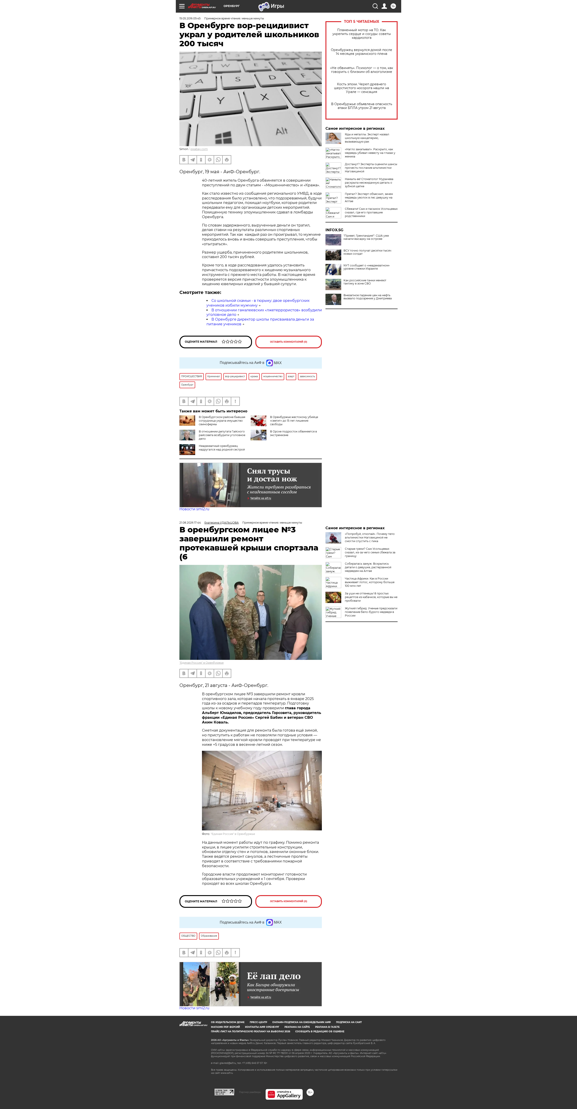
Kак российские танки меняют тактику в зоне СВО (364, 282)
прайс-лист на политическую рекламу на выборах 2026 (250, 1031)
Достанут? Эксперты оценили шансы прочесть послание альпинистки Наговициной (371, 167)
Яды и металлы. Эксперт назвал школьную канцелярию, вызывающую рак (367, 138)
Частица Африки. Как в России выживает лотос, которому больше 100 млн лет (369, 582)
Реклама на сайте (297, 1027)
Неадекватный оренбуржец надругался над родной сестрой (222, 447)
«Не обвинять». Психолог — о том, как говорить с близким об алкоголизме (361, 70)
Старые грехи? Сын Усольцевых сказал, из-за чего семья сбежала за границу (370, 552)
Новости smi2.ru (194, 509)
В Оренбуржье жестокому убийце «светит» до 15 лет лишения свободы (294, 420)
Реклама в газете (327, 1027)
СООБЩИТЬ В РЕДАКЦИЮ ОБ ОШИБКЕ (319, 1031)
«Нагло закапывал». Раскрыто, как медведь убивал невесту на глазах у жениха (370, 153)
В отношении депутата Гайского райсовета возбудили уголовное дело (222, 435)
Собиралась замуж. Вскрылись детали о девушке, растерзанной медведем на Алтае (368, 567)
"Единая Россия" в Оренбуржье (201, 662)
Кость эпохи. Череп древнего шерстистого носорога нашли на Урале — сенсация (361, 88)
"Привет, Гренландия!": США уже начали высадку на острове (366, 237)
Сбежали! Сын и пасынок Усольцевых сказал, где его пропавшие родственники (371, 212)
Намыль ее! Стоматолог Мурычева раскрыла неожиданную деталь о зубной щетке (369, 182)
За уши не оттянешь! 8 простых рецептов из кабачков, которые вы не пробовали (371, 597)
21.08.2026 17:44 (190, 522)
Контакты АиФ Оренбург (262, 1027)
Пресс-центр (258, 1022)
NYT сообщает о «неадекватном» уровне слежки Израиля (366, 267)
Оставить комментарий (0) (288, 341)
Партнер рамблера (250, 1092)
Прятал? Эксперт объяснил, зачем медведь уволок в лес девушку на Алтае (369, 197)
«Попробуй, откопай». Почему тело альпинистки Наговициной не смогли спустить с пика (370, 537)
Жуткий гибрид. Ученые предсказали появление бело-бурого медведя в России (371, 612)
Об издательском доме (228, 1022)
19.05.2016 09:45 (190, 18)
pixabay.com (199, 149)
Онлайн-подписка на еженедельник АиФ (301, 1022)
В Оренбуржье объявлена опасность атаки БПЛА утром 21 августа (361, 106)
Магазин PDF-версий (225, 1027)
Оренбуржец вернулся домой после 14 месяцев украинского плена (361, 52)
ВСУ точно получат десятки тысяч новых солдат (367, 252)
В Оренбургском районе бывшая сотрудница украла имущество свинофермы (222, 420)
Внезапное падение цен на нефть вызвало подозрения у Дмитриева (367, 297)
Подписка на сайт (349, 1022)
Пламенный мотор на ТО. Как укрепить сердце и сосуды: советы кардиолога (361, 34)
